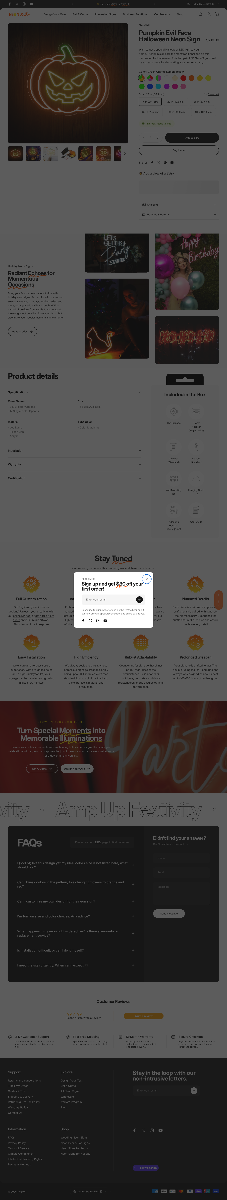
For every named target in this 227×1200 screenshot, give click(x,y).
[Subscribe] (139, 599)
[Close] (147, 579)
